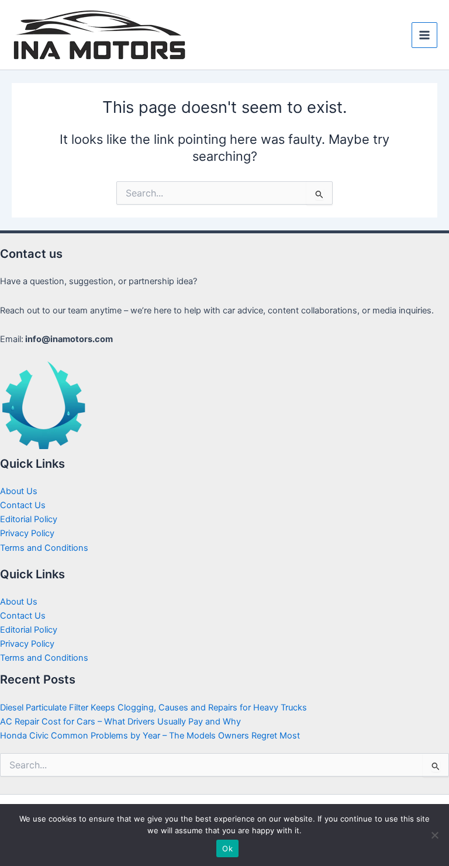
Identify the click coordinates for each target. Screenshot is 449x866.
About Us (18, 491)
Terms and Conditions (44, 548)
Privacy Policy (27, 533)
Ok (227, 848)
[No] (434, 835)
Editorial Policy (28, 519)
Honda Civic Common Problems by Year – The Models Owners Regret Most (150, 735)
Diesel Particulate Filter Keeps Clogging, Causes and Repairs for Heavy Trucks (153, 707)
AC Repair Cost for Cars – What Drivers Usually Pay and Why (120, 721)
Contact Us (23, 505)
